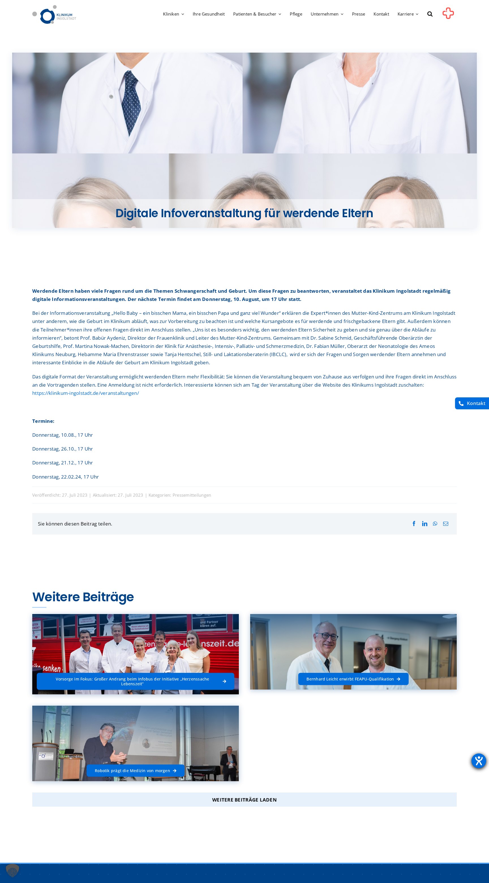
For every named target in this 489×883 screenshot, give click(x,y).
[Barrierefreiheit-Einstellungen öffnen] (478, 760)
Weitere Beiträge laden (244, 799)
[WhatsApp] (435, 523)
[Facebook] (414, 523)
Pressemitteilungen (192, 495)
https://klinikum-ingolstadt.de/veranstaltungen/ (85, 393)
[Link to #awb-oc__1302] (448, 15)
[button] (430, 14)
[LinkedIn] (424, 523)
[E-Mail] (445, 523)
